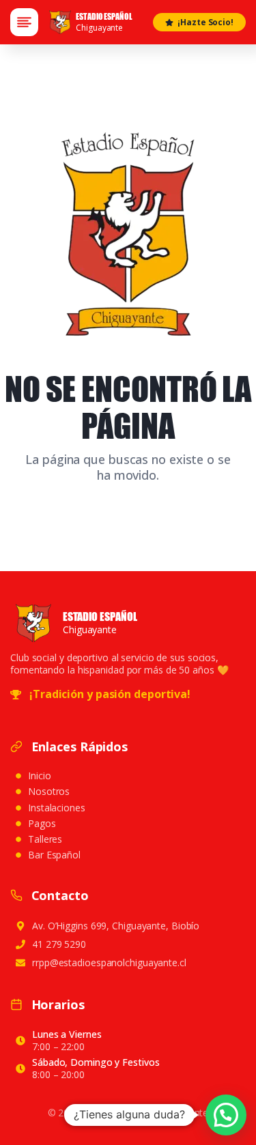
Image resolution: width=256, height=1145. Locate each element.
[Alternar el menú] (24, 22)
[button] (225, 1115)
